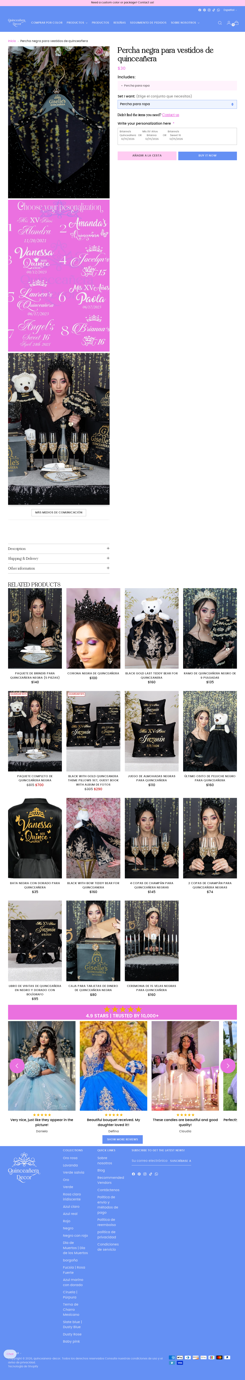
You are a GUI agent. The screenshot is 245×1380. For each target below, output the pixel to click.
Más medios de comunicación (58, 512)
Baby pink (71, 1341)
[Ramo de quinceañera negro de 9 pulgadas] (210, 628)
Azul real (70, 1214)
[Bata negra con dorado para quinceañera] (35, 838)
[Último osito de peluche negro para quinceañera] (210, 731)
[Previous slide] (17, 1065)
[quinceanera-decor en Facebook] (199, 10)
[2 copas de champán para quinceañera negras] (210, 838)
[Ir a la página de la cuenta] (227, 22)
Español (229, 10)
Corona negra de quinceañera (93, 673)
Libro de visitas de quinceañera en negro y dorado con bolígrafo (35, 990)
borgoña (70, 1260)
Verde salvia (73, 1172)
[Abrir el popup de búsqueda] (219, 22)
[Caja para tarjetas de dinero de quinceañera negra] (93, 941)
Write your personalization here (144, 124)
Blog (101, 1170)
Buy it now (208, 155)
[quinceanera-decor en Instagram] (209, 10)
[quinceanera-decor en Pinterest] (204, 10)
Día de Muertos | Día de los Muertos (75, 1248)
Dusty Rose (72, 1334)
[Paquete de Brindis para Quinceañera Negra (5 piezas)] (35, 628)
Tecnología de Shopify (23, 1366)
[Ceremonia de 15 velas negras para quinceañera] (152, 941)
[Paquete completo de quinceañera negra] (35, 731)
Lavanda (70, 1165)
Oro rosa (70, 1158)
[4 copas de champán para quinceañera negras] (152, 838)
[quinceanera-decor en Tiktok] (213, 10)
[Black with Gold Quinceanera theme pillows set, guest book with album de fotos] (93, 731)
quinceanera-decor (47, 1358)
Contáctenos (108, 1190)
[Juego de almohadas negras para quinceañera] (152, 731)
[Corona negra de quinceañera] (93, 628)
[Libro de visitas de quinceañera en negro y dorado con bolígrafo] (35, 941)
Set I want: (155, 96)
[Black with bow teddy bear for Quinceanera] (93, 838)
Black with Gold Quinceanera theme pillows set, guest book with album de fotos (93, 780)
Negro (68, 1228)
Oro (66, 1180)
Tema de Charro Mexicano (71, 1310)
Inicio (12, 41)
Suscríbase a (180, 1161)
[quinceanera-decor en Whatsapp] (218, 10)
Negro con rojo (75, 1235)
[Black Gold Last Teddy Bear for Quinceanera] (152, 628)
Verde (68, 1187)
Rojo (66, 1221)
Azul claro (71, 1207)
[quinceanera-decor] (17, 23)
